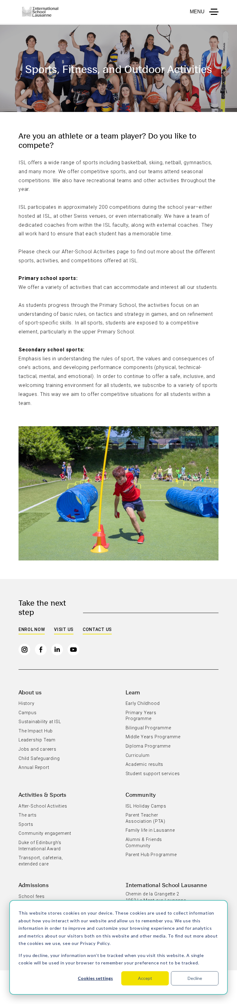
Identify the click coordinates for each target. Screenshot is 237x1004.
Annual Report (34, 767)
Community (141, 794)
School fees (32, 896)
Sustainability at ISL (40, 721)
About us (30, 692)
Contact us (97, 629)
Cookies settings (95, 978)
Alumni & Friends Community (144, 842)
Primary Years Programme (141, 715)
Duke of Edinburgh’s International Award (40, 845)
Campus (28, 712)
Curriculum (138, 755)
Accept (145, 978)
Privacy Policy (94, 943)
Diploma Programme (148, 746)
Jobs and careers (37, 749)
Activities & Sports (42, 794)
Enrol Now (32, 629)
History (27, 703)
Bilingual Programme (148, 727)
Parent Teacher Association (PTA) (146, 818)
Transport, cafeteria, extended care (41, 860)
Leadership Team (37, 739)
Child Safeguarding (39, 758)
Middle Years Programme (153, 736)
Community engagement (45, 833)
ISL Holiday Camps (146, 806)
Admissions (34, 885)
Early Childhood (143, 703)
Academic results (145, 764)
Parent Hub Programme (151, 854)
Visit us (63, 629)
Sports (26, 824)
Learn (133, 692)
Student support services (153, 773)
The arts (27, 815)
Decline (195, 978)
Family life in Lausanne (150, 830)
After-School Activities (43, 806)
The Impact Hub (36, 730)
